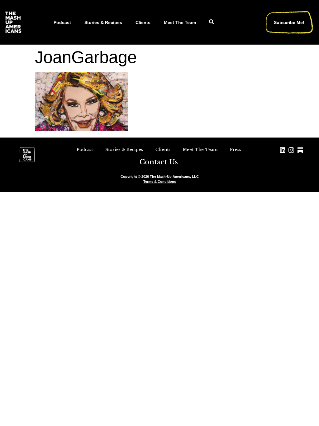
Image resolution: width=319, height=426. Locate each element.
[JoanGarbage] (81, 129)
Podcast (62, 22)
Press (235, 149)
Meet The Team (180, 22)
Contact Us (159, 162)
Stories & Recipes (103, 22)
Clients (143, 22)
